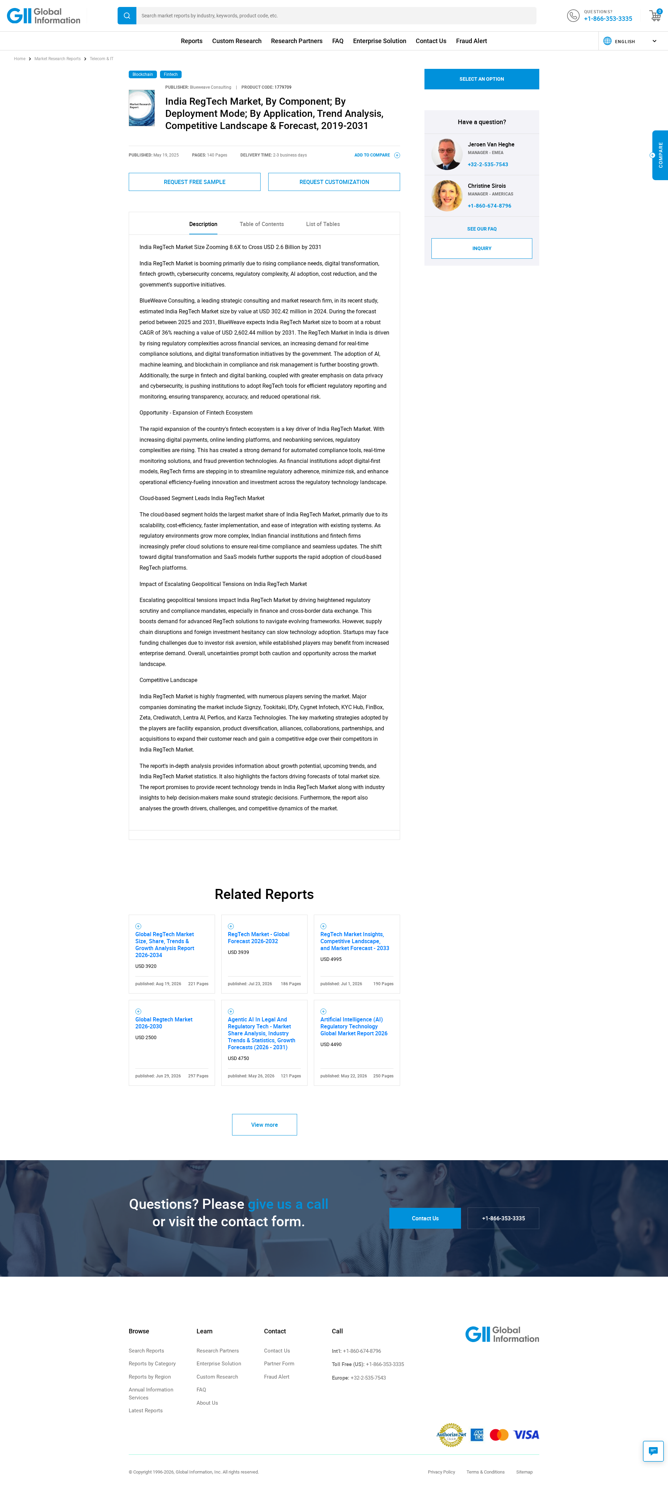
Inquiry (482, 248)
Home (20, 58)
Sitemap (524, 1472)
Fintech (171, 74)
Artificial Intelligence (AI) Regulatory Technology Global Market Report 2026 (354, 1026)
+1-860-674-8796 (489, 206)
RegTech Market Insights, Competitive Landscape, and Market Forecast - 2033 (354, 941)
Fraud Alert (471, 41)
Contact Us (431, 41)
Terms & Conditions (486, 1472)
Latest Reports (146, 1410)
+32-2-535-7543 (488, 164)
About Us (207, 1403)
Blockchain (143, 74)
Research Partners (297, 41)
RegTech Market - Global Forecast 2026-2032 (258, 937)
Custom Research (237, 41)
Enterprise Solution (379, 41)
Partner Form (279, 1363)
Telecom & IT (101, 58)
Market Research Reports (57, 58)
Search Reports (146, 1351)
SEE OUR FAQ (482, 229)
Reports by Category (152, 1363)
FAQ (337, 41)
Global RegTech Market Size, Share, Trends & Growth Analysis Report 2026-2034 (164, 944)
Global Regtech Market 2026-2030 (163, 1023)
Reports (191, 41)
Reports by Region (150, 1377)
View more (264, 1125)
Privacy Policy (441, 1472)
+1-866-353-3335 (608, 18)
